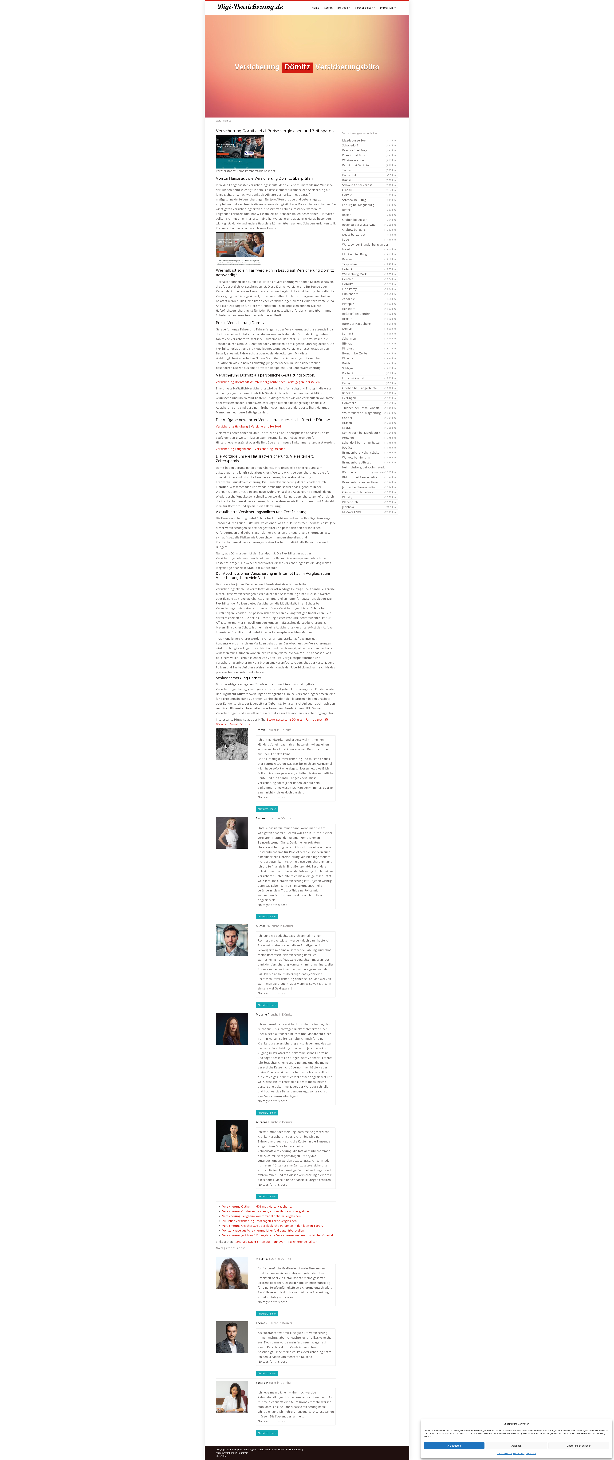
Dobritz (369, 284)
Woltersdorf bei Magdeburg (369, 413)
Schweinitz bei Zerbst (369, 185)
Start (218, 120)
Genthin (369, 279)
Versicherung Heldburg (232, 426)
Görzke (369, 195)
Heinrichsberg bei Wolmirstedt (369, 467)
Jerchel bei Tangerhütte (369, 487)
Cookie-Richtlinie (504, 1453)
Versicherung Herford (266, 426)
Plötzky (369, 497)
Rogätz (369, 447)
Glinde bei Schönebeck (369, 492)
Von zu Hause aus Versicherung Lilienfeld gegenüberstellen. (263, 1230)
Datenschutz (518, 1453)
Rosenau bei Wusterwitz (369, 225)
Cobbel (369, 418)
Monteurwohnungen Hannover (232, 1452)
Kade (369, 239)
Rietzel (369, 210)
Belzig (369, 383)
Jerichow (369, 507)
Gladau (369, 190)
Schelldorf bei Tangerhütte (369, 442)
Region (328, 8)
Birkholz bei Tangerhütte (369, 477)
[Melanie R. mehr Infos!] (232, 1029)
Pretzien (369, 438)
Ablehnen (517, 1445)
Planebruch (369, 502)
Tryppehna (369, 264)
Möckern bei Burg (369, 254)
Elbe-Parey (369, 289)
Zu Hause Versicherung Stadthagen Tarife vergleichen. (259, 1221)
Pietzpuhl (369, 304)
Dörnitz (285, 730)
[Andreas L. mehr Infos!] (232, 1136)
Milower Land (369, 512)
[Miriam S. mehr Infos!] (232, 1273)
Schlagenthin (369, 368)
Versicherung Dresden (270, 449)
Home (315, 8)
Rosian (369, 215)
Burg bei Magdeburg (369, 324)
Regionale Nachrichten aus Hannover (259, 1242)
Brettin (369, 319)
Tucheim (369, 170)
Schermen (369, 338)
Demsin (369, 328)
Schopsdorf (369, 145)
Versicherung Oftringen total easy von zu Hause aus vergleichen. (266, 1211)
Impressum (531, 1453)
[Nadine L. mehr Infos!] (232, 833)
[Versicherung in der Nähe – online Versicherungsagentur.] (251, 8)
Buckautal (369, 175)
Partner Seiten (364, 8)
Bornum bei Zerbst (369, 353)
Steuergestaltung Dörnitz (284, 719)
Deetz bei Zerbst (369, 234)
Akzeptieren (454, 1445)
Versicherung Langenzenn (234, 449)
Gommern (369, 403)
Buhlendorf (369, 294)
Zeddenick (369, 299)
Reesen (369, 259)
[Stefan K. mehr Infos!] (232, 744)
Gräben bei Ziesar (369, 220)
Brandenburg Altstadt (369, 462)
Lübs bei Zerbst (369, 378)
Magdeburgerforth (369, 140)
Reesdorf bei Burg (369, 150)
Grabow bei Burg (369, 230)
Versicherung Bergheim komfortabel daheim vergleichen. (261, 1216)
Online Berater (293, 1449)
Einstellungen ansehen (579, 1445)
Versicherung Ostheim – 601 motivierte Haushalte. (257, 1206)
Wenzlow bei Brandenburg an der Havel (369, 247)
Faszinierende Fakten (302, 1242)
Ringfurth (369, 348)
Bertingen (369, 398)
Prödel (369, 363)
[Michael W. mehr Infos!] (232, 940)
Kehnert (369, 333)
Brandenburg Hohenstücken (369, 452)
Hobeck (369, 269)
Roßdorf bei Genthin (369, 314)
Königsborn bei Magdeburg (369, 433)
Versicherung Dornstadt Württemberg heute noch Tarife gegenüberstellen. (268, 382)
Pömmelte (363, 472)
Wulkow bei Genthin (369, 457)
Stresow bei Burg (369, 200)
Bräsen (369, 423)
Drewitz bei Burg (369, 155)
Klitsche (369, 358)
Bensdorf (369, 309)
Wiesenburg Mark (369, 274)
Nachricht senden (267, 808)
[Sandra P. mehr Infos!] (232, 1397)
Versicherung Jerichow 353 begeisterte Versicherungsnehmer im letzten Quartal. (278, 1235)
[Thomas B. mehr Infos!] (232, 1337)
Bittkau (369, 343)
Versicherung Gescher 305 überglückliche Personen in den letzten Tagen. (272, 1226)
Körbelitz (369, 373)
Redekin (369, 393)
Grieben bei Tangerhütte (369, 388)
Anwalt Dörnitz (239, 724)
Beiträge (343, 8)
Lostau (369, 428)
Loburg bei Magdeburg (369, 205)
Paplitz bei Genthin (369, 165)
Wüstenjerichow (369, 160)
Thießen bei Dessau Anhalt (369, 408)
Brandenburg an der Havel (369, 482)
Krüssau (369, 180)
